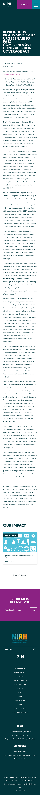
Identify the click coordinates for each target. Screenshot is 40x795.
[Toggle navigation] (36, 4)
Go (34, 610)
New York (12, 561)
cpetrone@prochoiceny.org (12, 74)
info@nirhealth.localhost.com (13, 784)
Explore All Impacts (20, 575)
